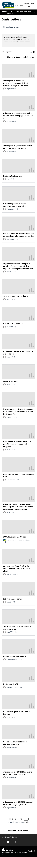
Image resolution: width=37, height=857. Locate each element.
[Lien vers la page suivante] (26, 819)
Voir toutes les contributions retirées (15, 830)
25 (27, 822)
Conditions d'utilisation (9, 837)
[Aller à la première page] (14, 5)
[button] (31, 52)
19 (21, 819)
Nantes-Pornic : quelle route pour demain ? (18, 11)
